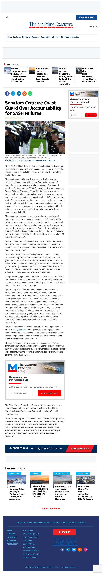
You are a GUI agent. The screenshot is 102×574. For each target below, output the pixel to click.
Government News (31, 551)
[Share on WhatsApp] (30, 93)
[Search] (7, 18)
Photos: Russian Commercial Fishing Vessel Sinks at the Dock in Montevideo (66, 76)
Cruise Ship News (30, 537)
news (9, 37)
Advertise (56, 37)
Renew (58, 448)
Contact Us (56, 523)
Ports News (28, 540)
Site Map (81, 523)
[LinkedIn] (68, 550)
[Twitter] (74, 550)
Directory (65, 37)
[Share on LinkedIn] (19, 93)
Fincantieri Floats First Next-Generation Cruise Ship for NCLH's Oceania (85, 492)
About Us (21, 523)
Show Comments (51, 508)
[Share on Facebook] (7, 93)
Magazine (36, 37)
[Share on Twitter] (13, 93)
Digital (40, 448)
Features (17, 37)
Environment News (31, 554)
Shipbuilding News (31, 534)
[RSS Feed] (80, 550)
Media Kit (93, 26)
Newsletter (45, 37)
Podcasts (26, 37)
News (9, 530)
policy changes (19, 330)
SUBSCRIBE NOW (86, 17)
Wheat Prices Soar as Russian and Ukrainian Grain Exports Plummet (40, 491)
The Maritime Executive (45, 160)
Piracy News (28, 530)
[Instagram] (86, 550)
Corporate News (30, 557)
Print (33, 448)
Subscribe (74, 37)
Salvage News (29, 544)
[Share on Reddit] (24, 93)
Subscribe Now (50, 393)
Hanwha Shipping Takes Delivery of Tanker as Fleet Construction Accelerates (16, 492)
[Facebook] (62, 550)
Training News (29, 547)
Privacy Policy (69, 523)
